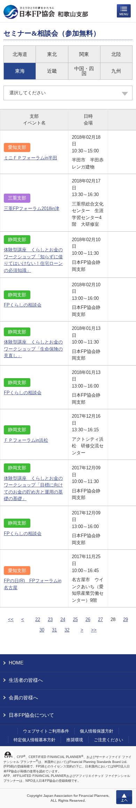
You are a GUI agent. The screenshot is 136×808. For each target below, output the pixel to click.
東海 (20, 71)
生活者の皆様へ (26, 680)
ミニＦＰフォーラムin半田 (30, 157)
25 (75, 619)
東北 (52, 54)
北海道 (20, 54)
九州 (116, 71)
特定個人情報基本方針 (34, 739)
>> (94, 630)
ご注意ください (108, 739)
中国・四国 (84, 71)
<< (11, 619)
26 (87, 619)
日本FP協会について (31, 715)
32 (67, 630)
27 (100, 619)
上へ (124, 797)
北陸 (116, 54)
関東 (84, 54)
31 (54, 630)
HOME (16, 662)
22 (37, 619)
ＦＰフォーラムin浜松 (26, 440)
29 (125, 619)
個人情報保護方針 (96, 731)
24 (62, 619)
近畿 (52, 71)
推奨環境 (74, 739)
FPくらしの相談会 (22, 305)
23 (50, 619)
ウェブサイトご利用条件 (46, 731)
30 (41, 630)
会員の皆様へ (23, 697)
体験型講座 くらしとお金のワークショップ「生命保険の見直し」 (33, 348)
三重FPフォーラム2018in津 (31, 208)
